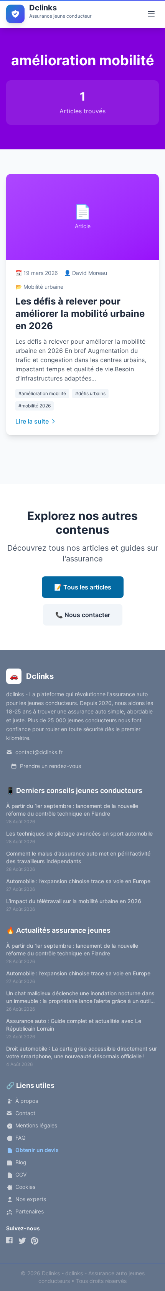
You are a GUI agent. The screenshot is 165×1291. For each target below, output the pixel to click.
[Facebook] (10, 1241)
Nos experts (30, 1199)
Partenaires (29, 1211)
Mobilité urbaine (43, 286)
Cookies (25, 1186)
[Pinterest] (34, 1241)
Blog (20, 1162)
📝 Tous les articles (82, 587)
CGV (20, 1174)
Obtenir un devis (37, 1150)
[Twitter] (22, 1241)
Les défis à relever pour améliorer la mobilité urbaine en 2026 (80, 313)
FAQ (20, 1137)
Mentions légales (36, 1125)
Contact (25, 1113)
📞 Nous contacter (82, 615)
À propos (26, 1100)
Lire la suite (32, 421)
